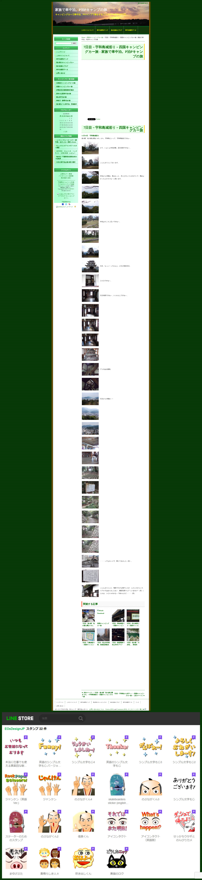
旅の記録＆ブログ (116, 30)
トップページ (60, 52)
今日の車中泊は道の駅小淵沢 (65, 162)
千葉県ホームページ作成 (66, 182)
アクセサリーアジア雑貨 (66, 184)
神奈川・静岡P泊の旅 (63, 100)
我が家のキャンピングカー (65, 62)
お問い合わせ (60, 73)
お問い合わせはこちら (96, 709)
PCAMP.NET (143, 3)
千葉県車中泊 (66, 202)
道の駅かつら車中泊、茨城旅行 (66, 104)
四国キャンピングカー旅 (95, 37)
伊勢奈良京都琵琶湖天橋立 (65, 90)
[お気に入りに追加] (75, 207)
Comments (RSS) (122, 709)
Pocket (98, 119)
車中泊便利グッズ (102, 30)
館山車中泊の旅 (61, 97)
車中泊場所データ (130, 30)
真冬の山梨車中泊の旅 (63, 93)
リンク (137, 702)
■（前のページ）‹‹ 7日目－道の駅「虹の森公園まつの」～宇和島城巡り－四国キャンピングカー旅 (97, 694)
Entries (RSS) (110, 709)
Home (83, 37)
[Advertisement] (66, 30)
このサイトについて (87, 30)
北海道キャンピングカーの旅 (65, 83)
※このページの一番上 (135, 709)
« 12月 (65, 131)
